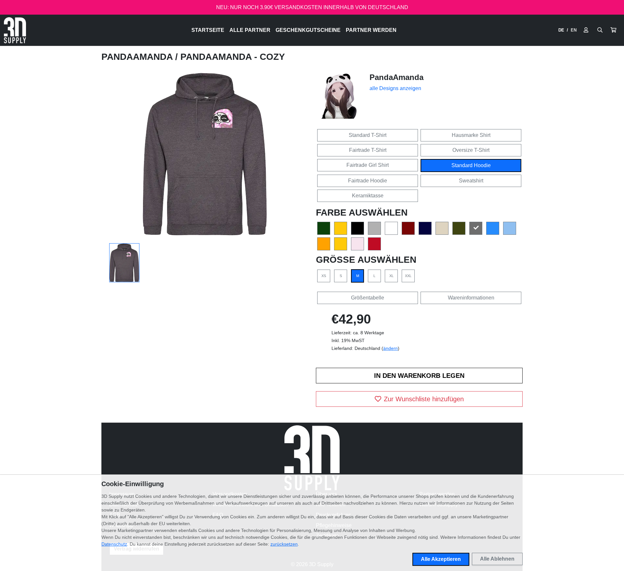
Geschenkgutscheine (308, 30)
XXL (408, 276)
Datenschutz (114, 544)
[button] (613, 30)
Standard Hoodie (471, 165)
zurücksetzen (284, 544)
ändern (390, 348)
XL (391, 276)
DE (561, 30)
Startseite (207, 30)
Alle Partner (249, 30)
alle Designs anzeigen (395, 88)
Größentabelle (367, 297)
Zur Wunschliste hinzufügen (424, 399)
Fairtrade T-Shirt (367, 150)
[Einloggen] (586, 30)
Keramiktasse (368, 195)
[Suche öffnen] (599, 30)
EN (574, 30)
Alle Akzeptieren (441, 559)
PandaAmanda (138, 57)
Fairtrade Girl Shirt (367, 165)
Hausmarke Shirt (471, 135)
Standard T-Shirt (367, 135)
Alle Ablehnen (497, 559)
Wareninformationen (471, 297)
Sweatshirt (471, 180)
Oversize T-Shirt (470, 150)
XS (323, 276)
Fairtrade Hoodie (367, 180)
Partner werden (371, 30)
